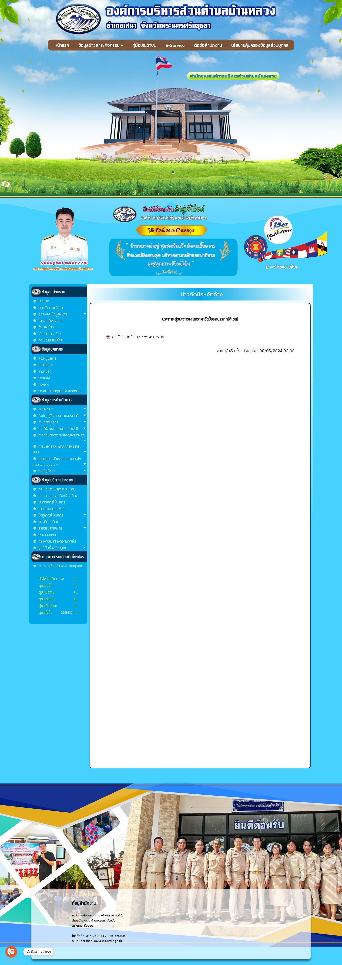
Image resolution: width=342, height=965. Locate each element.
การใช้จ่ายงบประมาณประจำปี (58, 429)
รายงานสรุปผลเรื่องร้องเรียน (57, 496)
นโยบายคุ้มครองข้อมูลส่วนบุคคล (259, 45)
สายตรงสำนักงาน (50, 528)
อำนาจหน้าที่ (46, 327)
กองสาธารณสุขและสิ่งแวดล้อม (59, 391)
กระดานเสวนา (47, 535)
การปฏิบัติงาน (47, 471)
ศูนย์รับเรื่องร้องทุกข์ (52, 548)
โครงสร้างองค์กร (50, 321)
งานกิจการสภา (48, 422)
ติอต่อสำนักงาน (208, 45)
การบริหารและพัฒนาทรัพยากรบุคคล (55, 449)
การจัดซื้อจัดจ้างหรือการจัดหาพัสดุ (61, 435)
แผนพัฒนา (45, 409)
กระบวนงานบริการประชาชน (57, 489)
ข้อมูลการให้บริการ (50, 515)
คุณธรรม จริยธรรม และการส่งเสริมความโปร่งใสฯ (56, 461)
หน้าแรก (62, 45)
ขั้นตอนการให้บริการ (51, 502)
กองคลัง (44, 378)
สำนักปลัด (44, 371)
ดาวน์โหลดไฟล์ (123, 337)
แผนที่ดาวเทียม (48, 522)
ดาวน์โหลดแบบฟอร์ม (52, 509)
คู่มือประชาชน (144, 45)
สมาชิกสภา (45, 365)
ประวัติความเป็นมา (50, 307)
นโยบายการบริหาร (50, 334)
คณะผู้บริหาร (47, 358)
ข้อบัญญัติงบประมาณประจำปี (58, 415)
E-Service (175, 45)
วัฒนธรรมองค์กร (50, 340)
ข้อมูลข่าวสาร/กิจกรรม (99, 45)
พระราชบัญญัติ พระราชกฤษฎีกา (60, 566)
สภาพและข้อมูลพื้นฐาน (53, 314)
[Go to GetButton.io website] (11, 960)
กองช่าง (43, 384)
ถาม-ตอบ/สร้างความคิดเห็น (57, 541)
